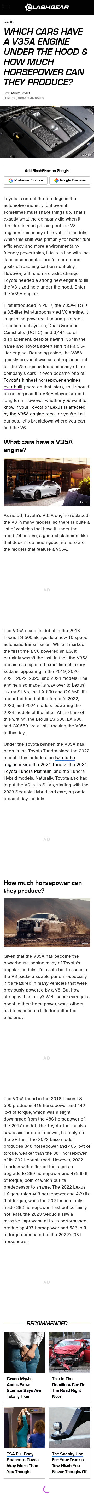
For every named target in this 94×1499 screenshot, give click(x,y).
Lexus (84, 502)
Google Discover (73, 180)
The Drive (85, 154)
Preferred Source (28, 180)
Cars (9, 22)
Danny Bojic (19, 93)
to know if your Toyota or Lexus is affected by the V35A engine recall (45, 407)
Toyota (83, 943)
